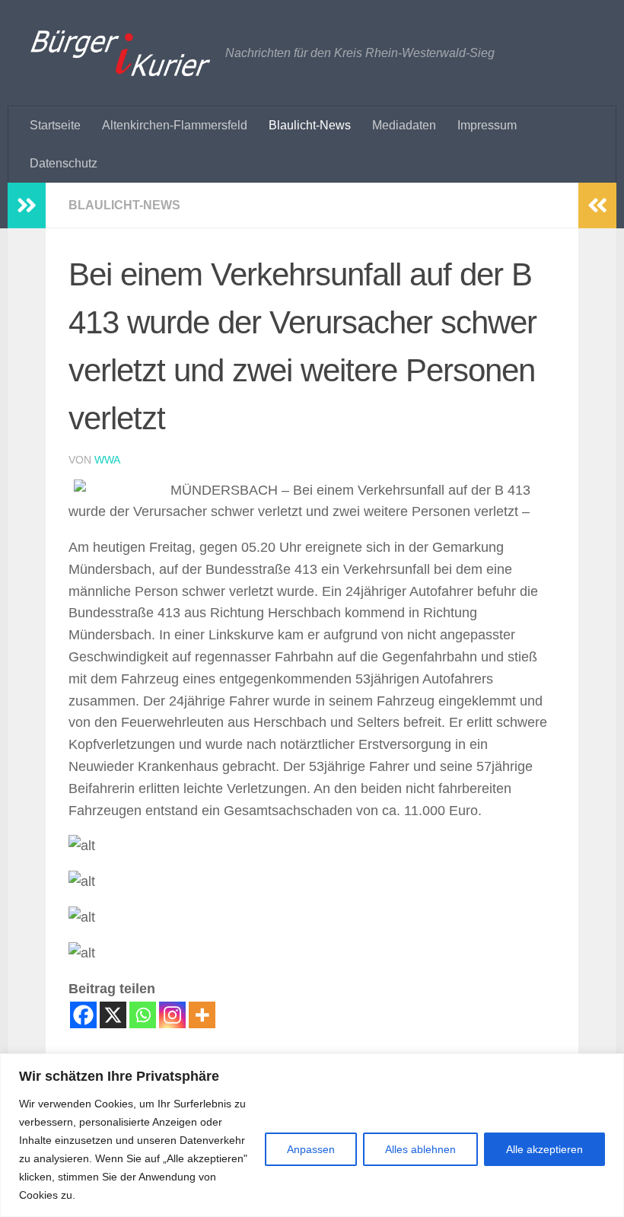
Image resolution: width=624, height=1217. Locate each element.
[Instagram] (172, 1015)
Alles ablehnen (420, 1149)
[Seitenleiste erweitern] (27, 205)
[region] (312, 1135)
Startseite (55, 125)
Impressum (487, 125)
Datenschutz (63, 163)
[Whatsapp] (142, 1015)
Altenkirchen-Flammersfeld (174, 125)
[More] (202, 1015)
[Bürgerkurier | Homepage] (120, 53)
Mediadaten (404, 125)
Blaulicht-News (310, 125)
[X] (113, 1015)
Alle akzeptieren (544, 1149)
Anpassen (311, 1149)
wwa (107, 460)
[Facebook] (83, 1015)
